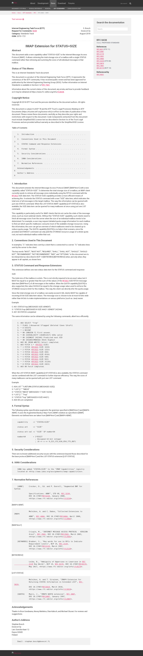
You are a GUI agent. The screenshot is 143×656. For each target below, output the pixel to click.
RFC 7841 (46, 85)
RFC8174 (82, 564)
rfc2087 (67, 599)
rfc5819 (67, 589)
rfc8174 (77, 567)
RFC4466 (64, 516)
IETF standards (59, 8)
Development (43, 3)
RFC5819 (46, 587)
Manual (48, 8)
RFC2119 (46, 546)
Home (13, 13)
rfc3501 (67, 537)
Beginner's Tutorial (19, 8)
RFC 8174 (59, 564)
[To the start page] (16, 653)
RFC (35, 13)
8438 (35, 31)
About (32, 3)
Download (62, 3)
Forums (71, 3)
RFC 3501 (41, 534)
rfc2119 (67, 549)
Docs (53, 3)
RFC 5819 (100, 63)
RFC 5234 (65, 494)
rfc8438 (60, 92)
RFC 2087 (71, 594)
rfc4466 (67, 519)
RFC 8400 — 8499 (43, 13)
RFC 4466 (40, 516)
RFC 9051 (100, 75)
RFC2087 (46, 596)
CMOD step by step (74, 8)
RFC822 (15, 196)
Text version (17, 19)
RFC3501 (65, 534)
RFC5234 (46, 496)
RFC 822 (100, 49)
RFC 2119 (63, 544)
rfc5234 (67, 498)
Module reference (35, 8)
